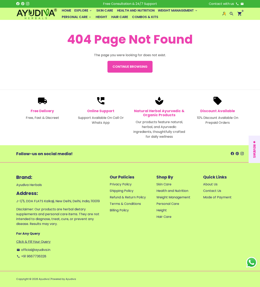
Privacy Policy (121, 184)
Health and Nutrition (136, 10)
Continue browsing (130, 66)
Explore (83, 10)
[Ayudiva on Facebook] (18, 3)
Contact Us (212, 190)
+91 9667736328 (31, 256)
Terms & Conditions (125, 203)
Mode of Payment (217, 197)
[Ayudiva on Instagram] (27, 3)
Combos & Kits (145, 17)
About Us (210, 184)
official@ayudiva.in (33, 249)
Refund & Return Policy (128, 197)
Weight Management (178, 10)
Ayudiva (44, 279)
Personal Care (77, 17)
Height (101, 17)
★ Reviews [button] (254, 149)
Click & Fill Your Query (33, 241)
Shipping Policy (121, 190)
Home (66, 10)
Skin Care (104, 10)
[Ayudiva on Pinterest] (22, 3)
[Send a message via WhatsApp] (251, 262)
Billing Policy (119, 210)
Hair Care (119, 17)
